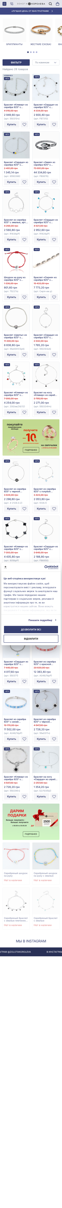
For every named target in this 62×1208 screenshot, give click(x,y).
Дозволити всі (31, 629)
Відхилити (31, 638)
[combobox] (45, 62)
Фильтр (16, 62)
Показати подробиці (40, 620)
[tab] (28, 52)
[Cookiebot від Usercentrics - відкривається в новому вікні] (44, 567)
